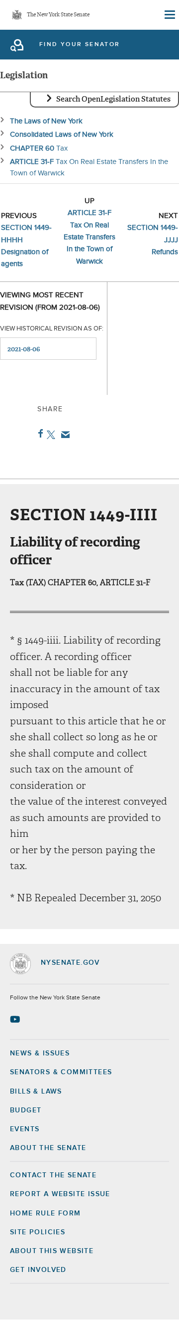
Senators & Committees (61, 1072)
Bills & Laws (36, 1091)
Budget (25, 1110)
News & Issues (40, 1053)
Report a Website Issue (60, 1194)
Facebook (38, 433)
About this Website (51, 1251)
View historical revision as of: (51, 329)
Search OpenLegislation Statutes (113, 99)
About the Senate (48, 1148)
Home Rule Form (45, 1213)
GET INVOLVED (38, 1269)
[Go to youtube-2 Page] (16, 1019)
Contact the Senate (53, 1175)
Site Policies (37, 1232)
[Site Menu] (169, 15)
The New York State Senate (58, 15)
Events (24, 1129)
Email (63, 434)
